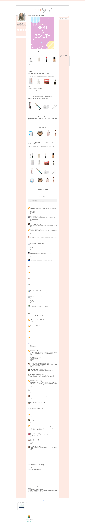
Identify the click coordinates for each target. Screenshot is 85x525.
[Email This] (32, 200)
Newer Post (31, 484)
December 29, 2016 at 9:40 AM (37, 229)
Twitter (38, 465)
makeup (40, 201)
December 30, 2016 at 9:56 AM (44, 363)
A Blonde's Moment (32, 248)
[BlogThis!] (33, 200)
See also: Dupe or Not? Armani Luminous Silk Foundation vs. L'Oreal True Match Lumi (42, 76)
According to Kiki (32, 374)
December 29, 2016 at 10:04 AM (42, 252)
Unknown (31, 229)
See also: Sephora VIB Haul (43, 114)
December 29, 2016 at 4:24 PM (37, 325)
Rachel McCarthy (32, 243)
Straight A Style (32, 296)
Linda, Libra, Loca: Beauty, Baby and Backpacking (37, 315)
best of (35, 201)
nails (43, 201)
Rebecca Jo (32, 223)
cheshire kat (33, 239)
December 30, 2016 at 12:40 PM (37, 380)
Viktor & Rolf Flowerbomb (32, 146)
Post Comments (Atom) (34, 486)
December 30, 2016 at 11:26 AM (42, 369)
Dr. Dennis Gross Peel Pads (32, 88)
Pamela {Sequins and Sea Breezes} (35, 363)
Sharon (31, 433)
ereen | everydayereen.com (34, 252)
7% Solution (31, 442)
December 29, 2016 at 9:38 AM (38, 223)
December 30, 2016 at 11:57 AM (39, 374)
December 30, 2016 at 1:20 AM (38, 357)
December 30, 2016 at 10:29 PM (39, 408)
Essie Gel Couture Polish (32, 90)
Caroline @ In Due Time (33, 402)
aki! (30, 439)
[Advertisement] (42, 477)
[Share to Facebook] (35, 200)
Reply (31, 213)
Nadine (31, 350)
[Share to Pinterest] (36, 200)
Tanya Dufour (32, 446)
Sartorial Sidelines (35, 219)
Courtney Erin (32, 216)
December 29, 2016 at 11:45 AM (39, 296)
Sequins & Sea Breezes (41, 365)
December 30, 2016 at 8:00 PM (41, 402)
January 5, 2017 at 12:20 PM (38, 446)
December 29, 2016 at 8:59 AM (38, 216)
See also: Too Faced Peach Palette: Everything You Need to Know (42, 96)
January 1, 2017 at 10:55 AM (36, 433)
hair (38, 201)
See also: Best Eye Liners (42, 127)
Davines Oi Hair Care (31, 98)
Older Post (54, 484)
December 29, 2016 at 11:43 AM (37, 290)
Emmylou (31, 290)
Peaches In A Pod (32, 212)
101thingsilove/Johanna (33, 319)
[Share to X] (34, 200)
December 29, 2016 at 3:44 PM (41, 319)
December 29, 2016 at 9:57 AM (39, 243)
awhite (31, 305)
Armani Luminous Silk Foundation (33, 73)
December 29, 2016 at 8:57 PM (36, 350)
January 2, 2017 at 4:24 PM (35, 439)
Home (42, 484)
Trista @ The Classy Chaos (34, 369)
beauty (33, 201)
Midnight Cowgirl (32, 408)
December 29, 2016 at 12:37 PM (36, 305)
